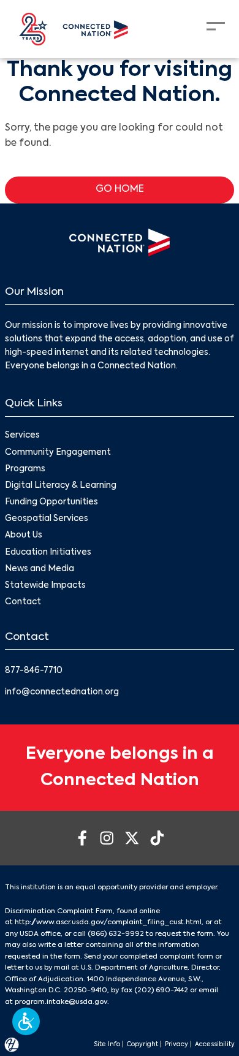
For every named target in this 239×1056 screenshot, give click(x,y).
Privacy (176, 1044)
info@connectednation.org (62, 692)
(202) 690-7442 (161, 990)
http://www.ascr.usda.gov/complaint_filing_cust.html (108, 922)
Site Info (107, 1044)
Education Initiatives (48, 552)
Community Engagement (58, 453)
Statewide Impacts (45, 586)
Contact (23, 602)
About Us (23, 535)
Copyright (142, 1044)
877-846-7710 (34, 671)
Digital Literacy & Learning (60, 486)
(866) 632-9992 (116, 934)
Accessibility (215, 1044)
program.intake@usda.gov (61, 1002)
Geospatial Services (46, 519)
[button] (26, 1021)
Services (22, 435)
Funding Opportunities (51, 502)
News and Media (39, 569)
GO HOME (120, 189)
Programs (25, 469)
